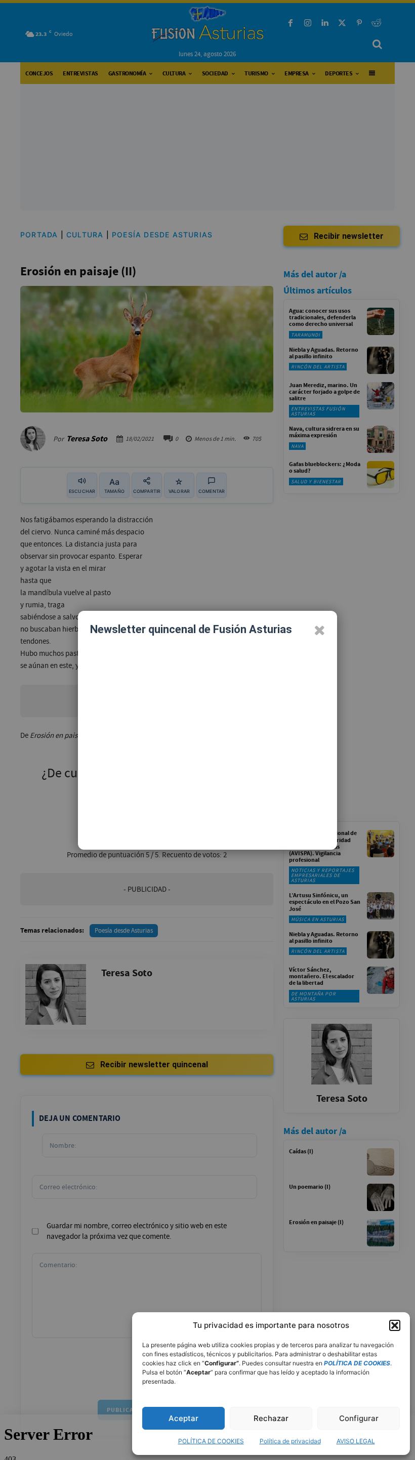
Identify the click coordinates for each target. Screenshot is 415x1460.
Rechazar (271, 1418)
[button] (395, 1325)
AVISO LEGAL (356, 1441)
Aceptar (183, 1418)
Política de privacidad (290, 1441)
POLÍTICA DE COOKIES (211, 1441)
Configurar (359, 1418)
